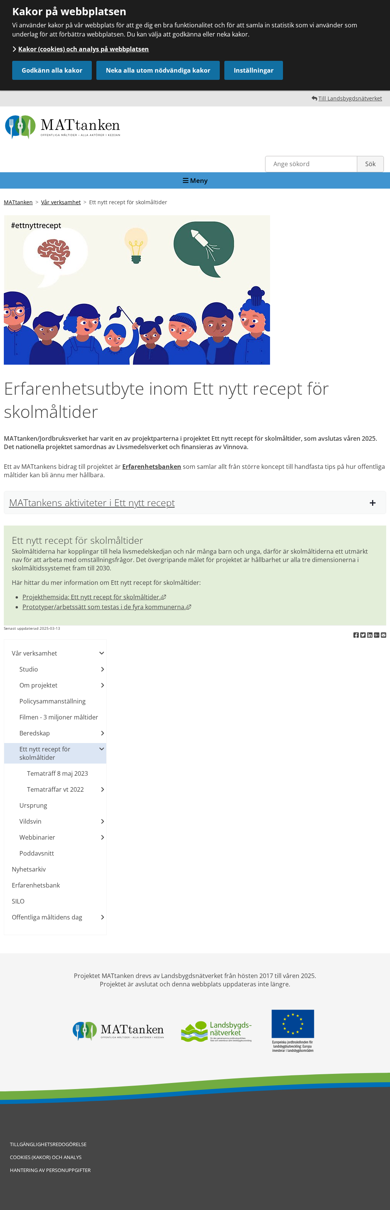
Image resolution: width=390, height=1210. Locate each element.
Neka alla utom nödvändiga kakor (158, 70)
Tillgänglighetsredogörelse (48, 1144)
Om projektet (38, 685)
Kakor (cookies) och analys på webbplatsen (83, 49)
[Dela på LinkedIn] (370, 635)
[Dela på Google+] (377, 635)
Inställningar (253, 70)
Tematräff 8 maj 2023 (57, 773)
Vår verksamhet (61, 202)
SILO (18, 901)
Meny (198, 180)
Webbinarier (37, 837)
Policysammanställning (52, 701)
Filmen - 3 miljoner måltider (58, 717)
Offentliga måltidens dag (47, 917)
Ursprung (33, 805)
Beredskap (34, 733)
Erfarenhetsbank (36, 885)
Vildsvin (30, 821)
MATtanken (18, 202)
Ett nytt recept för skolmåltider (44, 753)
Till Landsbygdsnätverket (350, 98)
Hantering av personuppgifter (50, 1170)
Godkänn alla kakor (52, 70)
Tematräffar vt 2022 (55, 789)
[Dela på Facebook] (356, 635)
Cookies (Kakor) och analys (46, 1157)
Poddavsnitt (36, 853)
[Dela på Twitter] (363, 635)
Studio (28, 669)
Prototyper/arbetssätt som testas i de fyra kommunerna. (106, 607)
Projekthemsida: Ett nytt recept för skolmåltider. (94, 597)
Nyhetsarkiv (29, 869)
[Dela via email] (383, 635)
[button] (195, 502)
